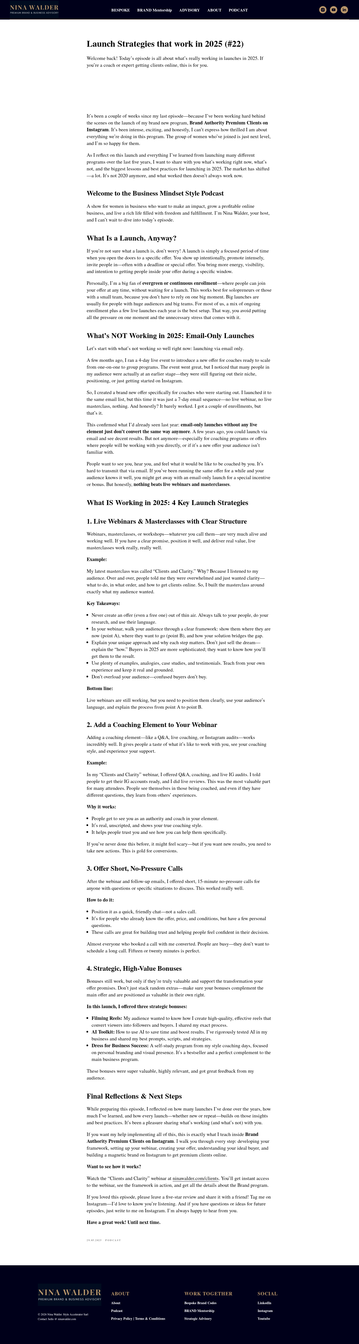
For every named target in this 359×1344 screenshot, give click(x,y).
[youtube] (333, 9)
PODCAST (238, 10)
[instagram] (323, 9)
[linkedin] (344, 9)
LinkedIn (264, 1302)
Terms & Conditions (150, 1318)
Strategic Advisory (198, 1318)
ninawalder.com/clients (196, 1178)
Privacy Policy (121, 1318)
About (115, 1302)
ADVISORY (189, 10)
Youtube (264, 1318)
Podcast (117, 1310)
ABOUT (214, 10)
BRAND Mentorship (154, 10)
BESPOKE (120, 10)
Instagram (265, 1310)
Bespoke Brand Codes (200, 1302)
